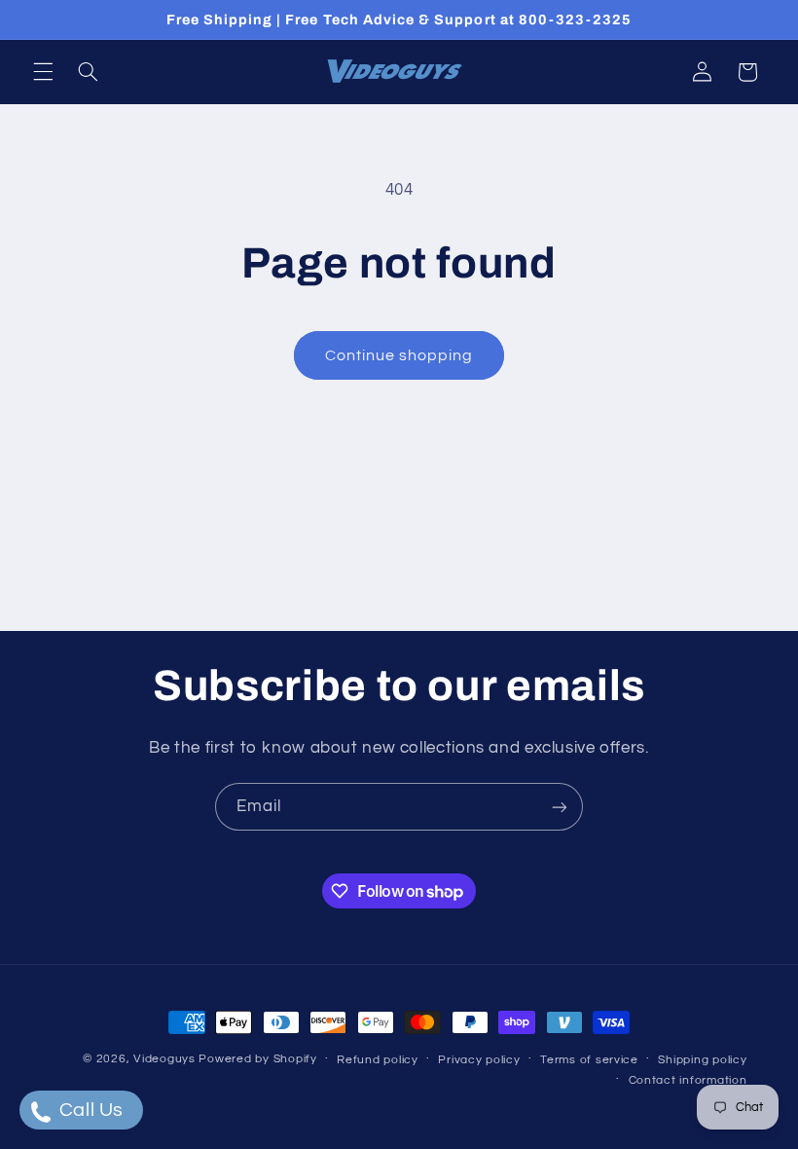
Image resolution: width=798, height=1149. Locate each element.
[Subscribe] (559, 807)
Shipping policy (702, 1060)
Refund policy (377, 1060)
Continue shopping (399, 355)
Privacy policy (479, 1060)
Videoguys (164, 1059)
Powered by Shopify (257, 1059)
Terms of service (589, 1060)
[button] (42, 72)
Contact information (688, 1080)
